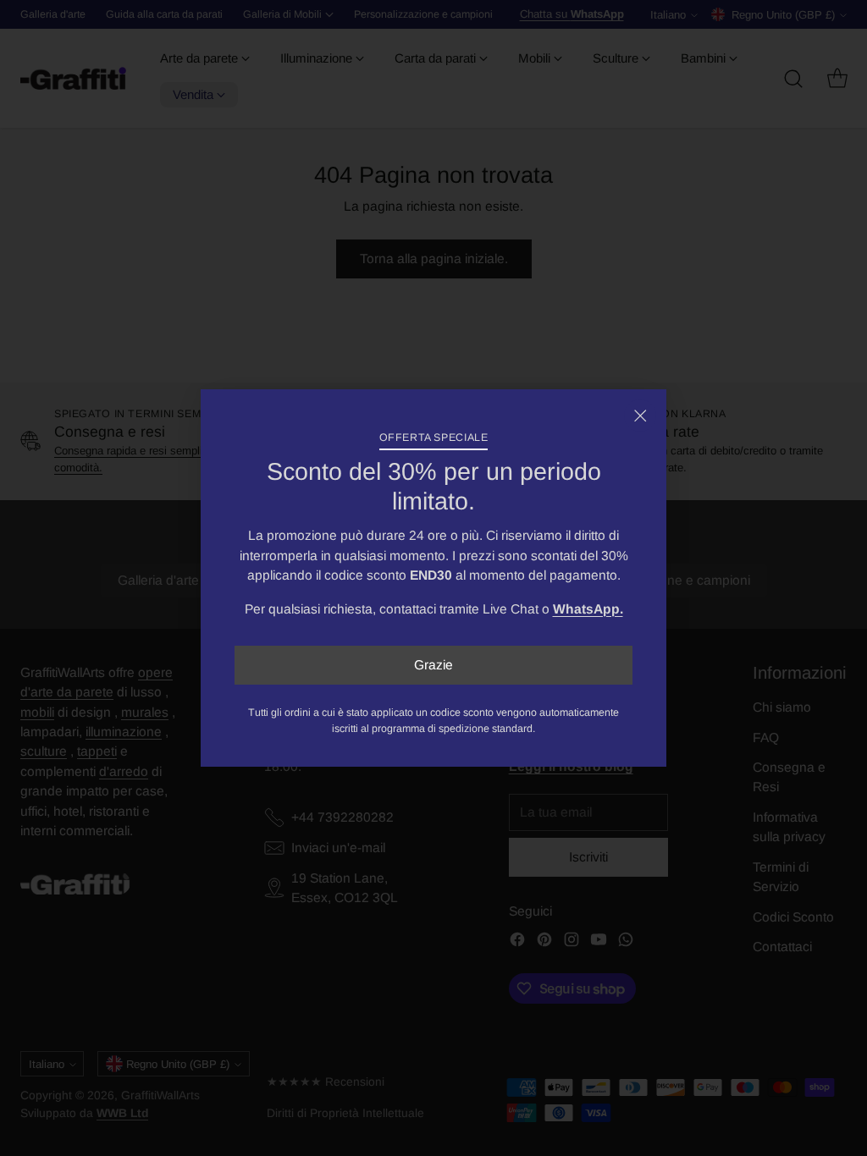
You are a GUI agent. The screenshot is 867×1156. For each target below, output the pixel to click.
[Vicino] (640, 415)
